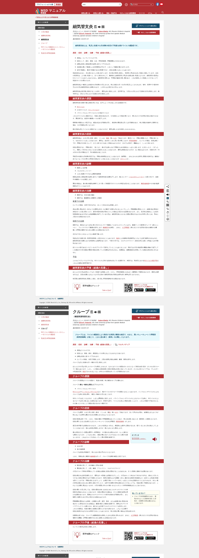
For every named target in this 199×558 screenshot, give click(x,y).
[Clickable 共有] (167, 186)
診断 (85, 53)
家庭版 (58, 4)
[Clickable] (167, 198)
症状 (80, 53)
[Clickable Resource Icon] (167, 210)
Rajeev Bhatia (103, 31)
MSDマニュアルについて (48, 299)
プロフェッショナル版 (45, 4)
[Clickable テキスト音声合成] (167, 194)
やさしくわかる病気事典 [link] (128, 13)
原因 (74, 53)
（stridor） (139, 438)
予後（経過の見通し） (104, 53)
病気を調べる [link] (85, 13)
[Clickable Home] (167, 213)
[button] (156, 12)
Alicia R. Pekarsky (85, 33)
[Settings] (126, 4)
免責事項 (60, 299)
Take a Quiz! (106, 290)
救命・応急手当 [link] (112, 13)
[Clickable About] (167, 216)
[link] (57, 4)
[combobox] (101, 4)
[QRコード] (103, 26)
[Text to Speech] (99, 26)
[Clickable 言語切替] (167, 201)
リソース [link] (142, 13)
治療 (91, 53)
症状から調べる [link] (98, 13)
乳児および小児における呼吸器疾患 (47, 17)
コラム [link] (150, 13)
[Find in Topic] (96, 26)
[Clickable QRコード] (167, 205)
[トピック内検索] (167, 190)
